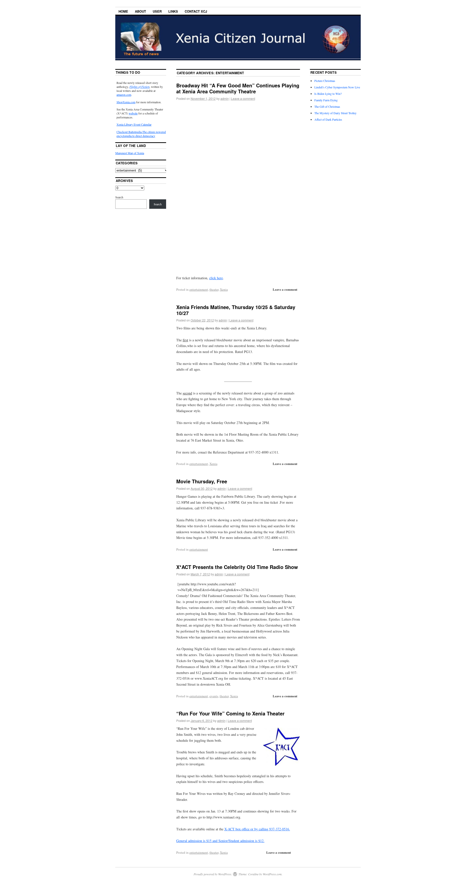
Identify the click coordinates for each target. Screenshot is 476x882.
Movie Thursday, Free (201, 481)
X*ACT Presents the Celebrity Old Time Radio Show (237, 566)
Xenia (224, 289)
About (140, 11)
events (213, 696)
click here (216, 278)
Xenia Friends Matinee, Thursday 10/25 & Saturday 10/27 (235, 310)
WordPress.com (272, 874)
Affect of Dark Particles (328, 119)
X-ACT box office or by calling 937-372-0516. (257, 829)
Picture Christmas (324, 81)
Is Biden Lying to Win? (328, 94)
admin (224, 98)
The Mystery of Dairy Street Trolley (335, 113)
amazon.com (124, 95)
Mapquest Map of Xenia (129, 153)
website (133, 113)
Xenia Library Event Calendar (134, 124)
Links (173, 11)
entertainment (198, 289)
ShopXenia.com (126, 102)
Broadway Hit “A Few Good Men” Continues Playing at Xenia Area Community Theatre (237, 88)
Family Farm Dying (326, 100)
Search (119, 197)
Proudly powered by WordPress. (213, 874)
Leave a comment (243, 98)
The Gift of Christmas (327, 106)
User (157, 11)
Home (123, 11)
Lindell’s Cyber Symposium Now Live (337, 87)
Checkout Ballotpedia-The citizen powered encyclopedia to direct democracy (141, 134)
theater (213, 289)
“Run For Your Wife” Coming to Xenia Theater (230, 713)
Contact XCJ (196, 11)
